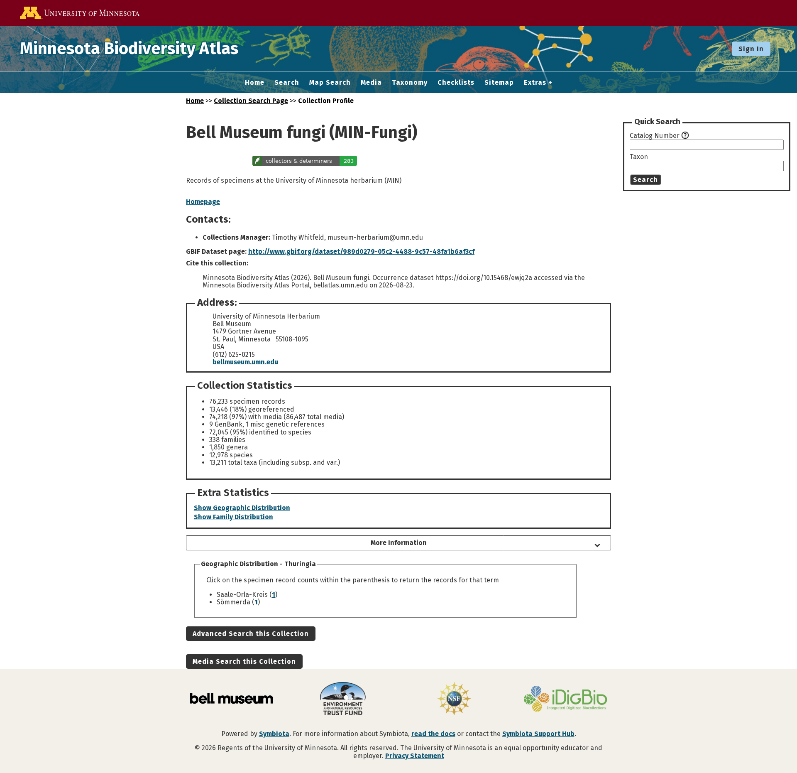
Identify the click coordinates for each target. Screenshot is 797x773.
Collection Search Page (251, 101)
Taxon (639, 157)
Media (371, 82)
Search (286, 82)
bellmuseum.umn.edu (245, 362)
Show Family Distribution (233, 517)
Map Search (330, 82)
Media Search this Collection (244, 661)
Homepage (203, 202)
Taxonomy (410, 82)
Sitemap (499, 82)
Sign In (751, 49)
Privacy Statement (414, 756)
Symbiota (274, 734)
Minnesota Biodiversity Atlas (129, 49)
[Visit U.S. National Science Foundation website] (454, 699)
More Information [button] (399, 543)
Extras (535, 82)
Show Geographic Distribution (242, 508)
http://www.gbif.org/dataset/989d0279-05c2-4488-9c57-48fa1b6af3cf (361, 251)
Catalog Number (655, 136)
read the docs (433, 734)
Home (254, 82)
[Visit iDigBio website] (565, 699)
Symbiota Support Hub (538, 734)
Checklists (456, 82)
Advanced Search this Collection (251, 634)
